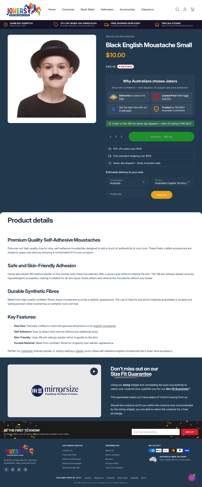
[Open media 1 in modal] (52, 79)
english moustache (104, 325)
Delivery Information (71, 459)
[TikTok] (19, 469)
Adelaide (134, 478)
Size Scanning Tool (71, 467)
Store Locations (112, 455)
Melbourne (99, 478)
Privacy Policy (111, 463)
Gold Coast (123, 478)
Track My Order (69, 455)
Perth (143, 478)
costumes (27, 351)
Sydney (87, 478)
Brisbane (111, 478)
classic (80, 351)
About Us (109, 450)
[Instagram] (12, 469)
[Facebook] (6, 469)
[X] (25, 469)
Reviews (109, 459)
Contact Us (67, 450)
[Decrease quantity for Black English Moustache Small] (109, 136)
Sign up (189, 432)
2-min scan (125, 110)
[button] (94, 371)
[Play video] (54, 390)
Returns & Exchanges (71, 463)
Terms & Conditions (114, 467)
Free (121, 98)
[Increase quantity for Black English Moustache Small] (122, 136)
